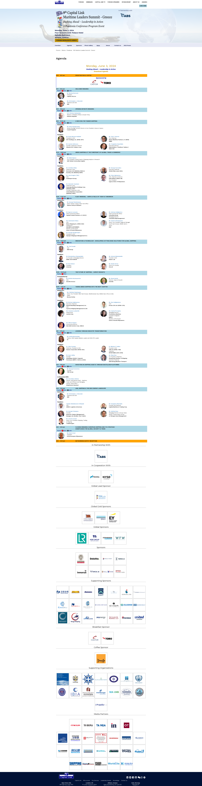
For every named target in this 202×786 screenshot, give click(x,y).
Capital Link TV (100, 2)
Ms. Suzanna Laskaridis (72, 311)
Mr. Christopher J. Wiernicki (74, 101)
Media (98, 45)
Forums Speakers (114, 2)
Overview (58, 45)
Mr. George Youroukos (115, 167)
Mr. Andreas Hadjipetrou (115, 212)
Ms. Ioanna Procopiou (115, 311)
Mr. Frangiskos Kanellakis (116, 144)
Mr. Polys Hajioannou (114, 175)
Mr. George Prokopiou (72, 411)
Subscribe (143, 6)
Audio (70, 90)
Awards (144, 2)
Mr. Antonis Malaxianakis (116, 256)
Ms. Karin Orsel (71, 433)
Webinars (90, 2)
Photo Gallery (89, 45)
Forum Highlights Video (66, 40)
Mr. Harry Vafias (70, 355)
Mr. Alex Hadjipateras (115, 302)
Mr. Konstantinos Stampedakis (74, 256)
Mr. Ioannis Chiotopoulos (116, 220)
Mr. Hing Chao (113, 355)
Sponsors (79, 45)
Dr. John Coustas (71, 346)
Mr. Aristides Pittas (71, 167)
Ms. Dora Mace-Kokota (72, 378)
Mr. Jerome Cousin (71, 418)
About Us (136, 2)
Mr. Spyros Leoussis (72, 212)
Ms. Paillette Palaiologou (74, 292)
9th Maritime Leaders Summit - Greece (84, 50)
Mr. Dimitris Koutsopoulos (73, 278)
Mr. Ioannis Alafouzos (72, 144)
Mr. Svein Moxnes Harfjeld (73, 136)
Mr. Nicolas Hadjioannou (73, 302)
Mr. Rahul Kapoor (71, 157)
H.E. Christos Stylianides (74, 113)
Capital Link (78, 780)
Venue (108, 45)
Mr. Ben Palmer (70, 263)
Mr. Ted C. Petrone (114, 136)
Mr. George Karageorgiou (73, 232)
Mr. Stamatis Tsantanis (72, 184)
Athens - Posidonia (67, 50)
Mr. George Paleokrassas (74, 202)
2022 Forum (127, 45)
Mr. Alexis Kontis (113, 278)
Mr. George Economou (73, 368)
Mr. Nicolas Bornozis (72, 93)
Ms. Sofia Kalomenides (73, 336)
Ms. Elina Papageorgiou (73, 126)
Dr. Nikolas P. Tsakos (114, 346)
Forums (82, 2)
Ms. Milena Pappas (71, 322)
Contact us (117, 45)
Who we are (86, 780)
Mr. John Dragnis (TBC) (72, 175)
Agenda (69, 45)
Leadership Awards (106, 780)
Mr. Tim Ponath (71, 246)
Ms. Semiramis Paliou (72, 220)
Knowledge (116, 780)
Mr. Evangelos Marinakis (115, 403)
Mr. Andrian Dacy (113, 411)
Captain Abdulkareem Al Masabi (75, 403)
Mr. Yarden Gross (113, 263)
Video (64, 90)
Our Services (95, 780)
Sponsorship (127, 2)
